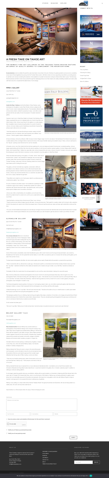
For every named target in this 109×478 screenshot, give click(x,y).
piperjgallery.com (10, 101)
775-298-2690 (12, 462)
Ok (91, 475)
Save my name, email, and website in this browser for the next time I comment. (29, 419)
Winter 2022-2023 (28, 61)
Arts (22, 61)
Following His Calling (85, 72)
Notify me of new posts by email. (17, 433)
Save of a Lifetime (84, 81)
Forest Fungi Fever (84, 75)
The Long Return (84, 69)
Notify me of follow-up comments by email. (20, 430)
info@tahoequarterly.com (15, 464)
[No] (107, 476)
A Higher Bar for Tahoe (85, 78)
